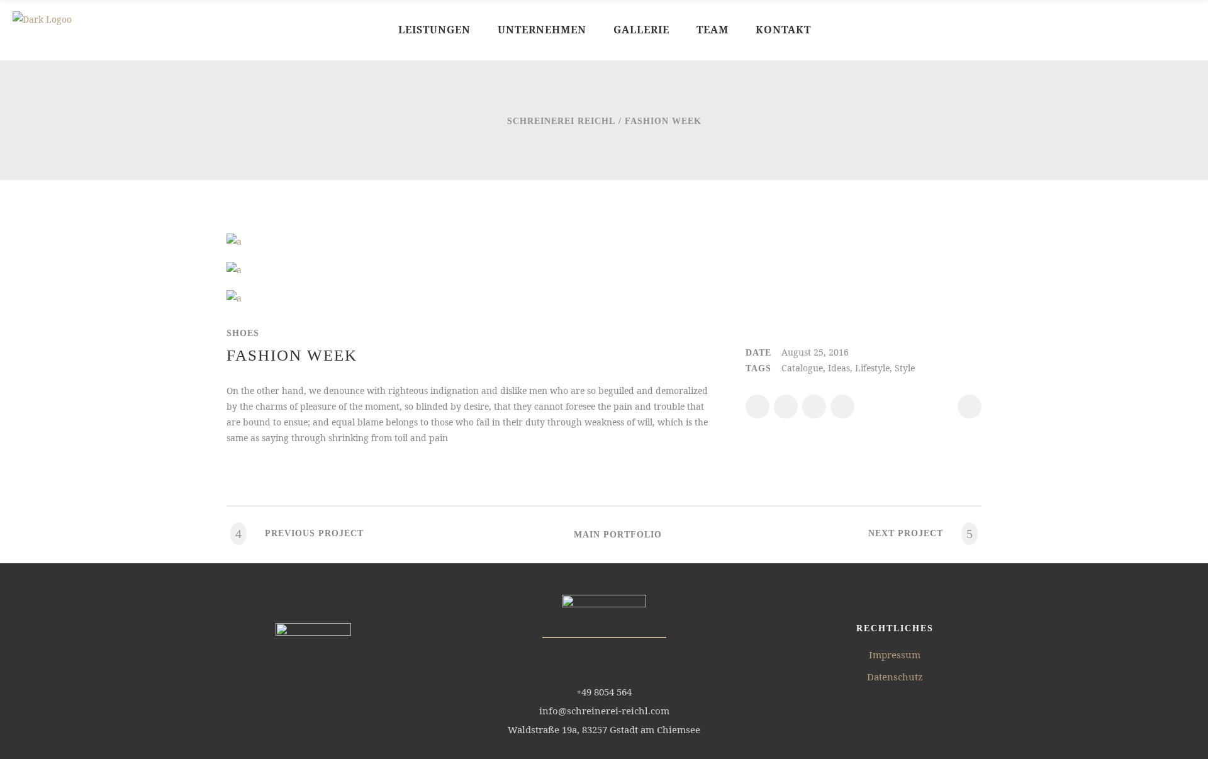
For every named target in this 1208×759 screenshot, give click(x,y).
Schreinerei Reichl (561, 121)
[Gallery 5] (234, 270)
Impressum (894, 654)
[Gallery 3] (234, 298)
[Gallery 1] (234, 241)
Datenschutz (895, 676)
